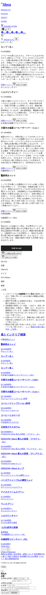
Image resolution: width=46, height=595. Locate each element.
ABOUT (4, 17)
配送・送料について (25, 554)
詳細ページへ (6, 85)
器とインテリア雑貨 (13, 334)
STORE (4, 21)
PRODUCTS (5, 10)
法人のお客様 (32, 556)
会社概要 (23, 556)
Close (3, 567)
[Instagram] (11, 552)
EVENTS (4, 14)
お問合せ (15, 556)
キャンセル (5, 593)
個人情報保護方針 (12, 559)
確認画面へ (15, 593)
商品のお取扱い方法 (9, 554)
